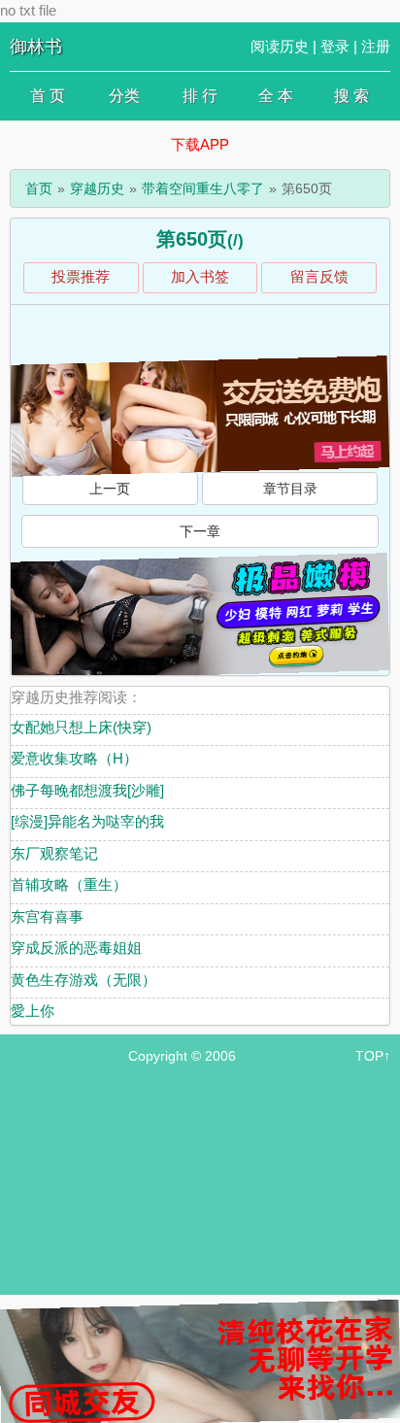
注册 (375, 46)
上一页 (109, 488)
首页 (38, 188)
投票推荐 (80, 276)
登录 (335, 46)
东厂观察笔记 (54, 853)
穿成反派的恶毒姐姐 (76, 947)
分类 (124, 95)
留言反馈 (319, 276)
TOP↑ (372, 1056)
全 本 (275, 95)
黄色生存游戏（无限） (83, 979)
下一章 (200, 531)
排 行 (200, 95)
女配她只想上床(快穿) (81, 727)
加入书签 (200, 276)
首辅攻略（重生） (69, 884)
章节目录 (290, 488)
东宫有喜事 (47, 916)
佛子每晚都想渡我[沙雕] (87, 790)
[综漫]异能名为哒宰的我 (87, 821)
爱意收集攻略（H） (74, 758)
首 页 (47, 95)
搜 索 (351, 95)
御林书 (36, 46)
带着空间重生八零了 (203, 188)
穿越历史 (97, 188)
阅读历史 (279, 46)
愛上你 (32, 1010)
